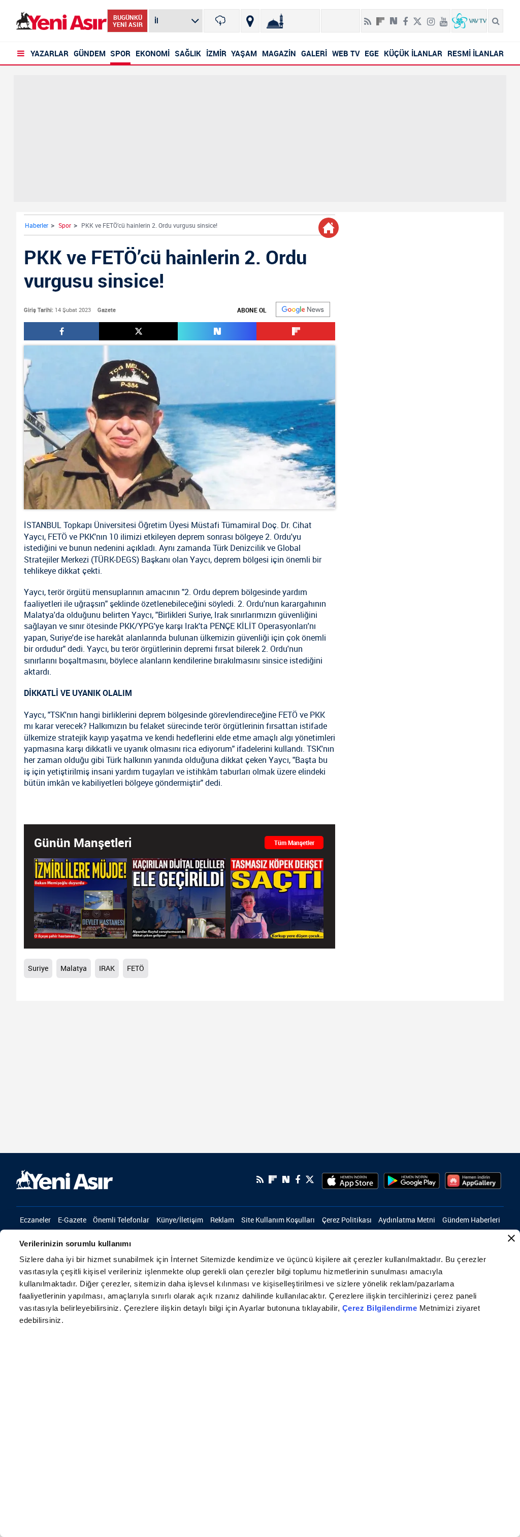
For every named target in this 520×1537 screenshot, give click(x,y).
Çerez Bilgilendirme (380, 1308)
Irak (221, 614)
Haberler (36, 225)
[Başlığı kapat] (511, 1238)
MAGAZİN (279, 53)
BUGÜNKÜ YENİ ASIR (128, 20)
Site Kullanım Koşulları (278, 1220)
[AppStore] (350, 1179)
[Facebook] (405, 17)
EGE (372, 53)
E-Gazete (72, 1220)
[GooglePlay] (411, 1179)
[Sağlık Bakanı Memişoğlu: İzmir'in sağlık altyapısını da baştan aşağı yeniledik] (80, 898)
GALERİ (314, 53)
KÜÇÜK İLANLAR (413, 53)
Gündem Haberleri (471, 1220)
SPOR (120, 53)
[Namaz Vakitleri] (290, 21)
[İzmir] (221, 21)
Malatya (39, 614)
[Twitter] (417, 17)
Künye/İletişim (179, 1220)
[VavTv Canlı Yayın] (469, 20)
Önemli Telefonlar (121, 1220)
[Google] (303, 309)
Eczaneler (35, 1220)
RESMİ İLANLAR (475, 53)
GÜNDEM (90, 53)
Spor (64, 225)
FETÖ (57, 536)
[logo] (64, 1179)
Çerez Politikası (347, 1220)
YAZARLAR (49, 53)
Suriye (199, 614)
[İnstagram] (431, 17)
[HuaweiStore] (473, 1179)
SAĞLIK (188, 53)
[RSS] (367, 17)
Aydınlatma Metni (406, 1220)
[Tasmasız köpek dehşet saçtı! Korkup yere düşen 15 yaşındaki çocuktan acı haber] (277, 898)
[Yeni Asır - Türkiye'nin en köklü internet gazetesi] (61, 21)
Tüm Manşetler (294, 843)
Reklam (222, 1220)
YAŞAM (244, 53)
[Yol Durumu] (250, 20)
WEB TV (346, 53)
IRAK (107, 968)
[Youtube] (443, 17)
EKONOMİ (153, 53)
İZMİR (216, 53)
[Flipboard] (380, 18)
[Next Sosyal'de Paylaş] (393, 17)
